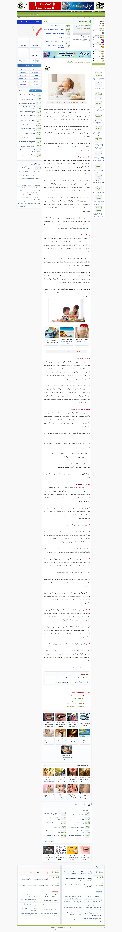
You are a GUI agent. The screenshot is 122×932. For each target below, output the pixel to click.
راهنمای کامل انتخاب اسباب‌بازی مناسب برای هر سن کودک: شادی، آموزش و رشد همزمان (98, 146)
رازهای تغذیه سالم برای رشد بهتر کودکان (27, 103)
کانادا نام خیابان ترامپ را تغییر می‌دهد (93, 896)
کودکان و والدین (101, 17)
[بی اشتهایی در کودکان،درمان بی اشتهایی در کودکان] (67, 87)
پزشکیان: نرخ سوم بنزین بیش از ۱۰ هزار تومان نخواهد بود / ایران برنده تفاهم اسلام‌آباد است (78, 879)
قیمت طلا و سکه (34, 72)
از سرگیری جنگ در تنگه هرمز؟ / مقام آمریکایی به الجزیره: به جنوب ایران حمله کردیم (29, 172)
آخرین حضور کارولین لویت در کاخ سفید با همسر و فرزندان (93, 901)
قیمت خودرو (35, 69)
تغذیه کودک (94, 17)
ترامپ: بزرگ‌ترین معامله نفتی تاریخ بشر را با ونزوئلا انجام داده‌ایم (72, 901)
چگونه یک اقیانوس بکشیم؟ (98, 98)
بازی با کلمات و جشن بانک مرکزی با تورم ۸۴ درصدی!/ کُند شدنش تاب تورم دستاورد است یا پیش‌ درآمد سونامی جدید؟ (72, 896)
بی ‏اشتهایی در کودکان (78, 698)
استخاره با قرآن (35, 55)
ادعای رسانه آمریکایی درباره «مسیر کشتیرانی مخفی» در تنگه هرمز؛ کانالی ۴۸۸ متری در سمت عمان (72, 907)
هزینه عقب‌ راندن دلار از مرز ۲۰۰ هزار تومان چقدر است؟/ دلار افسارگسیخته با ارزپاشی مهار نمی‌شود (93, 907)
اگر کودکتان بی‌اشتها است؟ (77, 695)
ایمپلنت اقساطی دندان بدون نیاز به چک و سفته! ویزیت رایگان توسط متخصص (66, 677)
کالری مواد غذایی (22, 75)
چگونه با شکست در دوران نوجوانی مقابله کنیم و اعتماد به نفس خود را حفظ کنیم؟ (98, 203)
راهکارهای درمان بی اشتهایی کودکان (74, 703)
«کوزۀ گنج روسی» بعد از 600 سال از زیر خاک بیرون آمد (29, 194)
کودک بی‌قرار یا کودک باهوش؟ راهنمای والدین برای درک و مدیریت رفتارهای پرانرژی (98, 215)
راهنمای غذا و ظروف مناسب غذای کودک (55, 37)
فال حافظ (35, 45)
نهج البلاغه (24, 81)
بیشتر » (45, 21)
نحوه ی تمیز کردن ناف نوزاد (78, 814)
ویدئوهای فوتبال (23, 72)
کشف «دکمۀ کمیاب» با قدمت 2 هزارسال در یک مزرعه (49, 904)
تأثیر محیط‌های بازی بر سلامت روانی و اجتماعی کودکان (98, 79)
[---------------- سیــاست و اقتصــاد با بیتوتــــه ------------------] (96, 866)
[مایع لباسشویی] (67, 54)
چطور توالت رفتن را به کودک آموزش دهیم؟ (52, 818)
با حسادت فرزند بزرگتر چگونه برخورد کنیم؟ (52, 823)
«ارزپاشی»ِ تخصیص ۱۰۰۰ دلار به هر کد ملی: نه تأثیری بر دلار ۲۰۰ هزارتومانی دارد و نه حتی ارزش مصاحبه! (92, 913)
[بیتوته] (22, 9)
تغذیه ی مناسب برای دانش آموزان (28, 99)
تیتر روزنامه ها (35, 84)
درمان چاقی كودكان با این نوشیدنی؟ (28, 146)
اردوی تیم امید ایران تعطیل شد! (34, 182)
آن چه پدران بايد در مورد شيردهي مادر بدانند (76, 836)
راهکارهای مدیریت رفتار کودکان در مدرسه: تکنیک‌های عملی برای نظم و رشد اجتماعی (98, 109)
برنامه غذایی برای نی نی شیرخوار (28, 154)
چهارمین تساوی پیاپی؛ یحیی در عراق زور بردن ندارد (30, 185)
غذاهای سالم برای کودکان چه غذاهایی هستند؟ (27, 112)
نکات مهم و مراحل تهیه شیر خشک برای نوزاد (27, 94)
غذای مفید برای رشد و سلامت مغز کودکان (55, 41)
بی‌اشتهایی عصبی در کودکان (76, 701)
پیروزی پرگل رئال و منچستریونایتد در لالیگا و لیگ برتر (30, 187)
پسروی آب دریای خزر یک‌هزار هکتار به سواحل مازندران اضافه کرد (73, 913)
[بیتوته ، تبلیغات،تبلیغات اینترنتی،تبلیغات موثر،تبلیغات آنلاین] (45, 6)
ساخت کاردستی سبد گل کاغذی (98, 171)
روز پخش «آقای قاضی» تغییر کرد (50, 900)
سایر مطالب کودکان (49, 841)
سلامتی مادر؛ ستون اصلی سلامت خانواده (98, 89)
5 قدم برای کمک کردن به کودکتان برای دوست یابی (52, 836)
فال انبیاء (23, 45)
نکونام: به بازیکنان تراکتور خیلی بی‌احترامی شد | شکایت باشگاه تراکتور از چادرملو (28, 914)
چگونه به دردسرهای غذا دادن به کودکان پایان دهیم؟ (27, 150)
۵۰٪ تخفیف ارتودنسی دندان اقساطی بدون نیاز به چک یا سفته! (70, 682)
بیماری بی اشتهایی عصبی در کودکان (78, 62)
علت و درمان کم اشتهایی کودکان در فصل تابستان (55, 34)
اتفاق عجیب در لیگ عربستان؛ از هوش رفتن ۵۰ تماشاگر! (29, 909)
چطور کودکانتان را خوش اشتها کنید (75, 706)
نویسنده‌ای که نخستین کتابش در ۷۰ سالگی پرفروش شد (34, 879)
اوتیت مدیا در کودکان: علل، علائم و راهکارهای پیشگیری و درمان (98, 182)
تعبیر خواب (20, 60)
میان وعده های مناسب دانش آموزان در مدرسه (27, 116)
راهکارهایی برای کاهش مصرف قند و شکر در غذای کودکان (26, 142)
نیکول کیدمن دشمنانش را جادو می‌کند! (38, 872)
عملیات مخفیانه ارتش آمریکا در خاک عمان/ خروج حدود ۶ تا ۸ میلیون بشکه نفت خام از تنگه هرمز (92, 920)
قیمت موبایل (35, 78)
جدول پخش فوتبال (22, 78)
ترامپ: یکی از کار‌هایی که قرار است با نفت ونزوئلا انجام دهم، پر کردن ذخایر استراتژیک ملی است (29, 191)
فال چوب (32, 60)
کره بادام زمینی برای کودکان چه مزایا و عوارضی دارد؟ (55, 46)
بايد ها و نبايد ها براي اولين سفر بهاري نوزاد (52, 831)
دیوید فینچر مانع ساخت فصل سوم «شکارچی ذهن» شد (30, 895)
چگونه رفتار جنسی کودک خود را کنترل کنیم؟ (76, 818)
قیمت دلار (36, 75)
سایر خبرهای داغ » (21, 206)
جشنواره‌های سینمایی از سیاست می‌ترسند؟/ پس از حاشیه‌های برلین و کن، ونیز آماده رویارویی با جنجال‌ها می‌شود (29, 202)
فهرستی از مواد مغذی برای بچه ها (56, 25)
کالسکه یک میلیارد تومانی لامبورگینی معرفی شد (30, 904)
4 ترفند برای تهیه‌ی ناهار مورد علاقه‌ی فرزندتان (27, 129)
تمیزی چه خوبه (57, 827)
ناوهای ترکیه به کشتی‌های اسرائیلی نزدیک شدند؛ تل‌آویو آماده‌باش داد (30, 179)
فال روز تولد (26, 60)
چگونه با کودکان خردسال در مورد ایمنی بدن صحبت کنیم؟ (52, 814)
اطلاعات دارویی (23, 69)
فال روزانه (23, 55)
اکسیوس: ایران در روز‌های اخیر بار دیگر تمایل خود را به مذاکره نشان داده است (77, 885)
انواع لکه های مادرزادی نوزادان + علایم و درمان (76, 831)
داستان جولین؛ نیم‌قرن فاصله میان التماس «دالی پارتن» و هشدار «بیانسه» (49, 895)
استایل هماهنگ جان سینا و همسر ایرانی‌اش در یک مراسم (34, 885)
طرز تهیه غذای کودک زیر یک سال (28, 137)
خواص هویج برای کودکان (30, 133)
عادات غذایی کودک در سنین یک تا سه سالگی (54, 29)
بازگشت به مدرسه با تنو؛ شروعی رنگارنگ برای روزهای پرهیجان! (98, 134)
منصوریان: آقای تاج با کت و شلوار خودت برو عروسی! (49, 914)
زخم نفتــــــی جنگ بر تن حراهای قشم (73, 919)
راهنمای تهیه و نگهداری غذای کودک (28, 124)
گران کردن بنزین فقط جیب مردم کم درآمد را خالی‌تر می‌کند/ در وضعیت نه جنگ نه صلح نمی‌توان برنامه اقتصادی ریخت (77, 872)
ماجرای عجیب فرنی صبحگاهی (98, 192)
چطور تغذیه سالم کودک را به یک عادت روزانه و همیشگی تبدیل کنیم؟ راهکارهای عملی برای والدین (98, 159)
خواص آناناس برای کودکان (83, 35)
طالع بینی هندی (38, 60)
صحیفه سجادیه (23, 84)
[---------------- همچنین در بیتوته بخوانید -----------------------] (52, 866)
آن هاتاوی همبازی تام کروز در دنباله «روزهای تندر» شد (27, 167)
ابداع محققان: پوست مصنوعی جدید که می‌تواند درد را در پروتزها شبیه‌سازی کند (30, 198)
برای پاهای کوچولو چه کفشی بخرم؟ (76, 827)
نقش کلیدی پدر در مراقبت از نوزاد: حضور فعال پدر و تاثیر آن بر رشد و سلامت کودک (98, 122)
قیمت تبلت (36, 81)
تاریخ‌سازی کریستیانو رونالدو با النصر (50, 909)
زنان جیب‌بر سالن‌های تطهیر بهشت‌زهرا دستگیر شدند (30, 175)
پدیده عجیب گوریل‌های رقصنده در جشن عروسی (29, 900)
